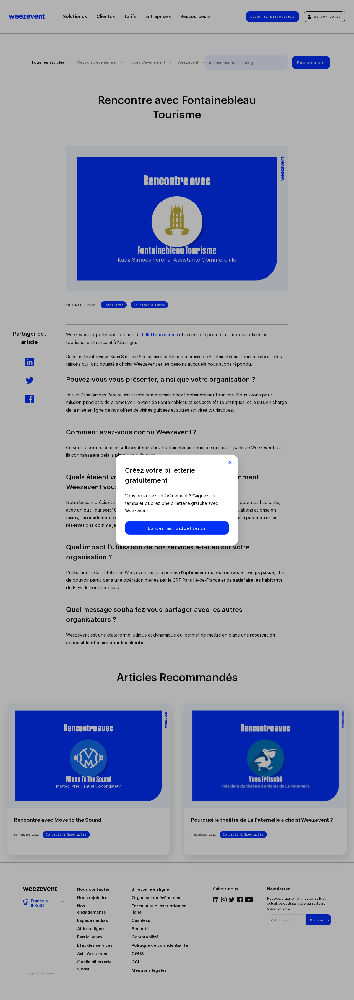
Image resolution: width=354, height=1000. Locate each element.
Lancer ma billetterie (177, 528)
